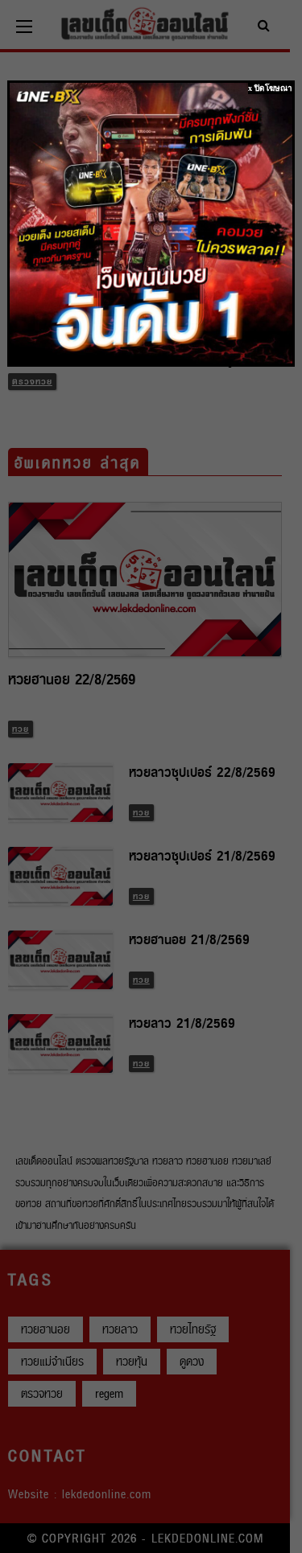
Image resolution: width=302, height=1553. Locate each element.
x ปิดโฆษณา (270, 88)
